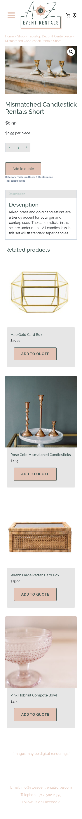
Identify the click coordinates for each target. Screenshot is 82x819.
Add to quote (23, 169)
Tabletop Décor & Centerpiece (35, 177)
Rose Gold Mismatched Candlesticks (40, 455)
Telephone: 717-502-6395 (41, 795)
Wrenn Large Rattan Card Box (34, 575)
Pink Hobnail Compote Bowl (33, 695)
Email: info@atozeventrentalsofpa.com (41, 787)
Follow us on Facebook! (41, 802)
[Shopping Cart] (68, 15)
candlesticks (18, 180)
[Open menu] (11, 15)
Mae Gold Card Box (26, 335)
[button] (71, 52)
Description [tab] (17, 194)
